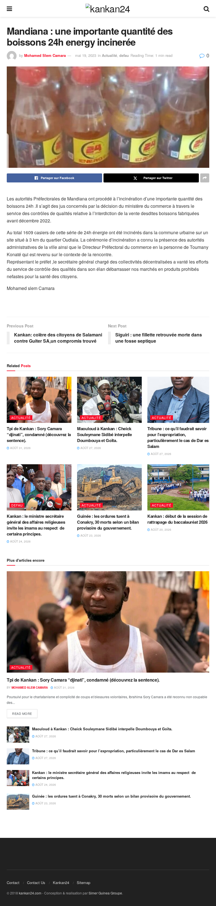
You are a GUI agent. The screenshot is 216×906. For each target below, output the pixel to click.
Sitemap (83, 882)
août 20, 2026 (160, 530)
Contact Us (36, 882)
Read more (22, 713)
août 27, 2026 (90, 448)
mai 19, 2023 (85, 55)
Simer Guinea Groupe (105, 893)
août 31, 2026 (20, 448)
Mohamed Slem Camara (45, 55)
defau (124, 55)
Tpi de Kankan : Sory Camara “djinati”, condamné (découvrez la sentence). (39, 434)
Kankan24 (61, 882)
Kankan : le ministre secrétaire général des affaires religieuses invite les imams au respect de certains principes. (36, 525)
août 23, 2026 (90, 535)
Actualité (109, 55)
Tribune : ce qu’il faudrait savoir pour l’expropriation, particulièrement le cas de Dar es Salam (178, 437)
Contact (13, 882)
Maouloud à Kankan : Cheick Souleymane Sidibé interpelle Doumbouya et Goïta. (104, 434)
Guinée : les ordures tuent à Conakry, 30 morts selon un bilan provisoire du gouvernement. (108, 522)
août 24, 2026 (20, 541)
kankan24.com (30, 893)
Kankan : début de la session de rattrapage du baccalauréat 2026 (177, 519)
